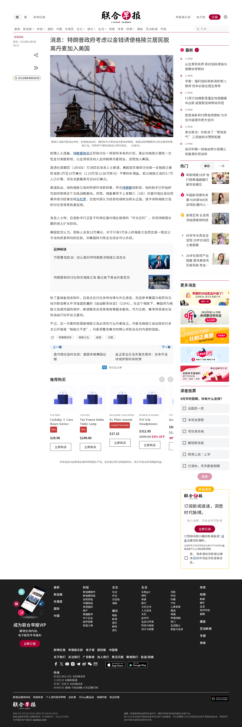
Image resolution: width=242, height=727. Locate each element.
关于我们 (59, 657)
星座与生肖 (177, 629)
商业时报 (114, 697)
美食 (143, 599)
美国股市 (88, 614)
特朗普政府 (81, 153)
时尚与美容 (147, 625)
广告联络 (88, 657)
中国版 (113, 650)
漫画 (114, 603)
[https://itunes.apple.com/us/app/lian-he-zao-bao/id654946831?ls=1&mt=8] (115, 665)
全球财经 (88, 599)
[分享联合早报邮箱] (95, 664)
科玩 (173, 595)
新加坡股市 (89, 592)
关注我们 (74, 657)
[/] (121, 17)
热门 (173, 621)
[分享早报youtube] (67, 664)
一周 (222, 166)
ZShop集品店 (86, 697)
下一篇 (166, 347)
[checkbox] (186, 558)
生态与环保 (147, 621)
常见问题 (117, 657)
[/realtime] (197, 50)
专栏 (143, 614)
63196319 (79, 676)
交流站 (116, 599)
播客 (140, 29)
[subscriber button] (225, 17)
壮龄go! (145, 592)
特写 (143, 595)
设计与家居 (147, 629)
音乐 (114, 622)
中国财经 (88, 603)
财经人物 (88, 625)
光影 (173, 592)
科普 (173, 599)
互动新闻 (151, 29)
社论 (114, 592)
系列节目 (205, 610)
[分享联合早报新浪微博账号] (84, 664)
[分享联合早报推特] (61, 664)
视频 (129, 29)
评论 (114, 595)
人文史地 (146, 610)
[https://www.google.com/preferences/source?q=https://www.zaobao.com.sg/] (220, 698)
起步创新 (88, 621)
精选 (173, 610)
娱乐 (90, 29)
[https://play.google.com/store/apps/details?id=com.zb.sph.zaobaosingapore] (137, 665)
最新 (17, 29)
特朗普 (127, 187)
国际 (51, 29)
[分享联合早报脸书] (56, 664)
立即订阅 (30, 643)
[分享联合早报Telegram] (78, 664)
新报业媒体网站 (21, 697)
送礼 (114, 630)
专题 (163, 29)
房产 (85, 610)
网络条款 (38, 697)
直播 (202, 614)
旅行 (143, 603)
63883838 (71, 680)
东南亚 (69, 29)
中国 (59, 29)
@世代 (145, 618)
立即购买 (61, 447)
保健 (112, 29)
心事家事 (176, 606)
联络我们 (132, 657)
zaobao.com (39, 719)
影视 (114, 619)
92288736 (92, 687)
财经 (40, 29)
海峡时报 (102, 697)
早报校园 (176, 618)
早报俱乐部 (183, 17)
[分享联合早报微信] (90, 664)
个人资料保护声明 (202, 548)
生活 (101, 29)
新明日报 (39, 17)
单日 (207, 166)
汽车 (173, 603)
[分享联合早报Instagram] (73, 664)
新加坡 (27, 29)
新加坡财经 (89, 595)
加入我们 (103, 657)
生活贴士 (176, 625)
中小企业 (88, 618)
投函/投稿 (147, 657)
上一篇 (57, 347)
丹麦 (110, 337)
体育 (120, 29)
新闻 (202, 599)
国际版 (101, 650)
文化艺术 (146, 606)
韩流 (114, 626)
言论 (79, 29)
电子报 (200, 17)
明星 (114, 615)
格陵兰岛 (84, 337)
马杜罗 (81, 199)
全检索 (72, 697)
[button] (225, 17)
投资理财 (88, 606)
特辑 (173, 614)
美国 (98, 337)
